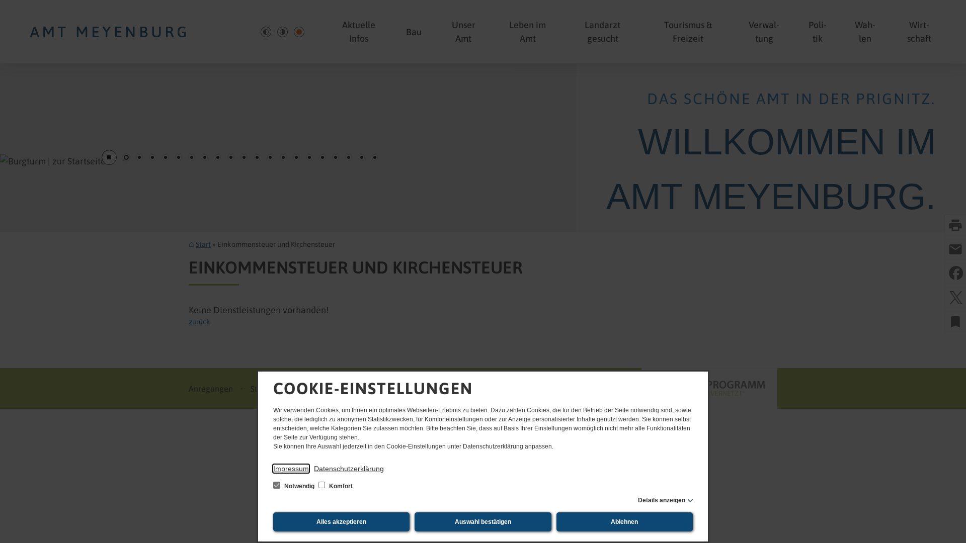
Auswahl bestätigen (483, 521)
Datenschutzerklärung (349, 469)
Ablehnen (624, 521)
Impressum (291, 469)
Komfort (340, 486)
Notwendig (299, 486)
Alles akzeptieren (341, 521)
